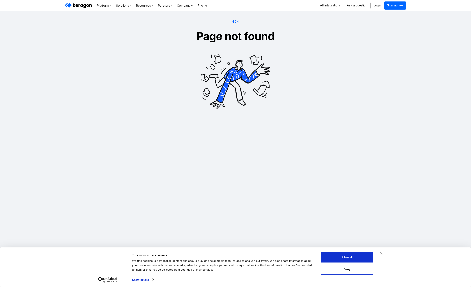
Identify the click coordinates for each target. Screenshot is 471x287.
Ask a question (357, 5)
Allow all (347, 257)
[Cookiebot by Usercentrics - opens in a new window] (108, 280)
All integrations (330, 5)
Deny (347, 269)
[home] (78, 5)
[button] (104, 5)
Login (377, 5)
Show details (140, 279)
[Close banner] (381, 253)
